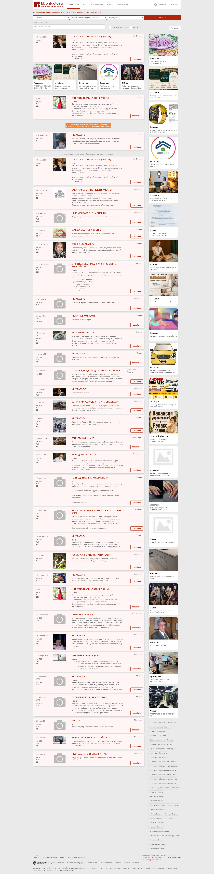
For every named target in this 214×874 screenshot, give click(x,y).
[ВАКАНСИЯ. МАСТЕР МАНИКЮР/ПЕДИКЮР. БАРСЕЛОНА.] (163, 491)
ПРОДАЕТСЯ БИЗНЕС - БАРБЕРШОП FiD (162, 715)
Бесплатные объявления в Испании (163, 723)
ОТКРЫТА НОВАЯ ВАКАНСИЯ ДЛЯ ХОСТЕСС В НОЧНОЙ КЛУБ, (94, 265)
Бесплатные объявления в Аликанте (163, 762)
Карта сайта (92, 863)
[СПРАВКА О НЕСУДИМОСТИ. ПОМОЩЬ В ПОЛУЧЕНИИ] (163, 216)
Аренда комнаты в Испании (160, 727)
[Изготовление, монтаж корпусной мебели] (87, 72)
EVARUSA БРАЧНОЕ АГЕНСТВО (86, 230)
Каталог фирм (97, 4)
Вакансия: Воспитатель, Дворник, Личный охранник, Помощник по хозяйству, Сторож (162, 372)
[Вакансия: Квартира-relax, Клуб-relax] (163, 319)
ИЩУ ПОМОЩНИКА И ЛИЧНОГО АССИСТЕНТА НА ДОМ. (96, 511)
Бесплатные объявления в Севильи (163, 783)
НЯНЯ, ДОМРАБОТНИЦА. (84, 454)
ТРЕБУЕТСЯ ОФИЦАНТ (83, 438)
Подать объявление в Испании (161, 818)
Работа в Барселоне (157, 810)
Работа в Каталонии (157, 849)
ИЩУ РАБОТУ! (79, 389)
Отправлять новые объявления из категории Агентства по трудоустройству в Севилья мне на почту (88, 125)
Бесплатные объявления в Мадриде (163, 770)
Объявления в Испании (158, 823)
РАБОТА (76, 720)
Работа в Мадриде (171, 814)
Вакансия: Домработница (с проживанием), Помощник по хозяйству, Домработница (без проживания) (161, 475)
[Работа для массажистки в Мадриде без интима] (163, 250)
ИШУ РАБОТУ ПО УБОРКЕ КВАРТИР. (89, 753)
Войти (175, 4)
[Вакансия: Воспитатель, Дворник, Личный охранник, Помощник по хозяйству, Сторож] (163, 353)
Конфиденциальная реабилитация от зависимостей (62, 87)
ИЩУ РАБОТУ (78, 135)
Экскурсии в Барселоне (158, 753)
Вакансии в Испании (157, 840)
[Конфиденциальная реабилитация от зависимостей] (65, 72)
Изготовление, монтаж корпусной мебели (87, 87)
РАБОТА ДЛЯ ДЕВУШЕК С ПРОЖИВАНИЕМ (42, 87)
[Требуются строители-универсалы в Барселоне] (109, 72)
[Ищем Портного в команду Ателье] (163, 285)
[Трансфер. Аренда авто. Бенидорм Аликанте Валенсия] (163, 388)
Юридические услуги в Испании (161, 740)
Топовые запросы (156, 792)
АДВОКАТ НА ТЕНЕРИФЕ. (159, 645)
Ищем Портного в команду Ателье (162, 302)
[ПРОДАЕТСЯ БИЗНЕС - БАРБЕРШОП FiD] (163, 697)
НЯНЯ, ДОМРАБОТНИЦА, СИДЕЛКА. (89, 213)
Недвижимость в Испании (159, 831)
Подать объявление (56, 863)
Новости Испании (156, 796)
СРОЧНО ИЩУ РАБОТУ (83, 244)
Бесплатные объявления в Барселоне (164, 766)
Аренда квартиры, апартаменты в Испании (164, 805)
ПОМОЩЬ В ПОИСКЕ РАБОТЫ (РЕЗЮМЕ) (91, 36)
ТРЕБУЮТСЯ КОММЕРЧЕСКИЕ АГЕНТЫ (90, 98)
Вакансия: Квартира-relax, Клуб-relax (163, 336)
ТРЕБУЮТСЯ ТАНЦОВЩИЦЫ (86, 655)
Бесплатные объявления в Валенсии (163, 779)
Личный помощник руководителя (162, 542)
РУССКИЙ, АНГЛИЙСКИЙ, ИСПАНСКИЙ (91, 555)
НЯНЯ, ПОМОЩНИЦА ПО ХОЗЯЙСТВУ (90, 737)
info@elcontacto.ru (154, 860)
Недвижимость (124, 4)
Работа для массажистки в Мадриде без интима (163, 269)
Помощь (127, 863)
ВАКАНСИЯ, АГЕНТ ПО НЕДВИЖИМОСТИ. (92, 189)
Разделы (118, 863)
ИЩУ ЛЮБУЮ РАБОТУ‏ (83, 332)
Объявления (73, 4)
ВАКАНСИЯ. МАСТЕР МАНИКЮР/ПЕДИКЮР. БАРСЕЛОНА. (161, 509)
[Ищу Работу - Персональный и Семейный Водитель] (163, 182)
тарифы (178, 857)
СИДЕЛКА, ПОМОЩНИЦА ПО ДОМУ (89, 697)
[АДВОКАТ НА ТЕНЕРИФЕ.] (163, 628)
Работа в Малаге (156, 814)
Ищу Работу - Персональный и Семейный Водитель (161, 200)
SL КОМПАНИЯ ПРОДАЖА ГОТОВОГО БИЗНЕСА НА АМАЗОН (163, 131)
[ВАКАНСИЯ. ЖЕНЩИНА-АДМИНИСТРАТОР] (163, 422)
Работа (110, 4)
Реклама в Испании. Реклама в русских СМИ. (164, 836)
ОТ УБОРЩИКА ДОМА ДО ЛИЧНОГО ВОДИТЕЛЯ (96, 370)
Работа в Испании (156, 801)
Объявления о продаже (76, 863)
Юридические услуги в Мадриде (161, 749)
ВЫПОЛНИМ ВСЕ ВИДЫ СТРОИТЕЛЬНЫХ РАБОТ (95, 401)
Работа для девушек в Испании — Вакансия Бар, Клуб (132, 87)
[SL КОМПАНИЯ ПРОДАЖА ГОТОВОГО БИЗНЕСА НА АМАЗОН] (163, 113)
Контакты (136, 863)
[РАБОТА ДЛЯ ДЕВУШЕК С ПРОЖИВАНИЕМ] (42, 72)
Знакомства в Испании (158, 736)
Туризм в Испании (156, 827)
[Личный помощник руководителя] (163, 525)
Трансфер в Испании (157, 731)
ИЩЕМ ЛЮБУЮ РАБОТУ (83, 315)
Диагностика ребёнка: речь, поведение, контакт (160, 681)
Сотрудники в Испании (158, 757)
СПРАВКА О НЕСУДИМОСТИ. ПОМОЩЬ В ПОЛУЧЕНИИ (160, 234)
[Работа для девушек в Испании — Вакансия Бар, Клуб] (132, 72)
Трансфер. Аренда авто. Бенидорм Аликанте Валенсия (163, 406)
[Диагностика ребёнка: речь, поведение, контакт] (163, 662)
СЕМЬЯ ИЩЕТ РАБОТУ (82, 614)
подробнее (136, 59)
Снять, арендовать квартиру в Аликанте (164, 788)
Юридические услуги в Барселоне (162, 744)
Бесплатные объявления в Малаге (162, 775)
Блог (85, 4)
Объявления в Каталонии (159, 844)
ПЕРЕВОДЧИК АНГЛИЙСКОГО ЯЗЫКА (90, 477)
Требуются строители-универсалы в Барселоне (108, 87)
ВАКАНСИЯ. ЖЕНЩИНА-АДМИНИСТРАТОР (158, 440)
